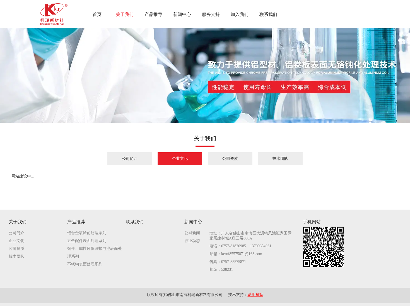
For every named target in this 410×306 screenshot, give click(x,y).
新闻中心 (193, 221)
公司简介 (16, 233)
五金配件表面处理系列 (86, 241)
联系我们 (135, 221)
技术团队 (16, 256)
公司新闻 (192, 233)
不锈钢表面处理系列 (84, 264)
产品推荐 (76, 221)
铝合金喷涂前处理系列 (86, 233)
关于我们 (17, 221)
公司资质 (16, 248)
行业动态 (192, 241)
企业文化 (16, 241)
